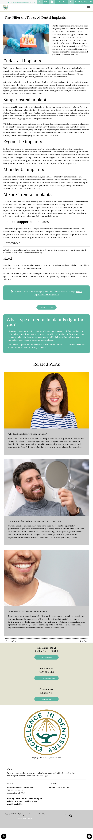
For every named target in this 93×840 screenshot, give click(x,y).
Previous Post (11, 641)
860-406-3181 (75, 344)
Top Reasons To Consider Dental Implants (28, 611)
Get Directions (46, 657)
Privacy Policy (21, 818)
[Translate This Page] (89, 836)
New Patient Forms (61, 2)
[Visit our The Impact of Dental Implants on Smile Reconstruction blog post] (46, 487)
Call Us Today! (83, 2)
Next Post (83, 641)
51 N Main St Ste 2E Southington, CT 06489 (22, 2)
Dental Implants (46, 307)
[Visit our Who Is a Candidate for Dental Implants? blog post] (46, 400)
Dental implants (59, 26)
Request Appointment (46, 678)
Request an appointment (20, 344)
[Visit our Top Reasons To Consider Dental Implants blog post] (46, 578)
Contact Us (46, 699)
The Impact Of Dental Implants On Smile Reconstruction (35, 521)
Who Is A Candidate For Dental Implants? (27, 434)
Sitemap (30, 818)
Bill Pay (46, 2)
